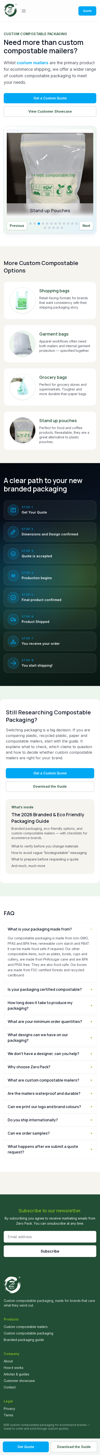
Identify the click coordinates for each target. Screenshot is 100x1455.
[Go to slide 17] (62, 228)
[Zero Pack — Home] (10, 11)
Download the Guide (50, 786)
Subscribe (50, 1251)
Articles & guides (16, 1374)
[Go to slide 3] (39, 223)
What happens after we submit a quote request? (50, 1149)
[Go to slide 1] (30, 223)
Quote (87, 11)
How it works (13, 1368)
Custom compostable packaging (28, 1333)
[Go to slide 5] (47, 223)
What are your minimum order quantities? (50, 1021)
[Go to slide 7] (55, 223)
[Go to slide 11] (72, 223)
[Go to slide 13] (45, 228)
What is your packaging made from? (50, 929)
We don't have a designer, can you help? (50, 1053)
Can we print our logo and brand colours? (50, 1106)
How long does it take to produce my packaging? (50, 1005)
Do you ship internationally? (50, 1119)
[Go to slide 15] (53, 228)
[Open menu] (24, 11)
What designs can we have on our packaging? (50, 1037)
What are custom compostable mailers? (50, 1080)
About (8, 1361)
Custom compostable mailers (26, 1327)
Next (86, 226)
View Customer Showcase (50, 111)
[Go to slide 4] (43, 223)
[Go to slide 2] (34, 223)
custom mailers (32, 62)
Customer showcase (19, 1381)
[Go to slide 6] (51, 223)
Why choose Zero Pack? (50, 1066)
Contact (10, 1387)
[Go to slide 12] (76, 223)
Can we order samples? (50, 1133)
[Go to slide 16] (58, 228)
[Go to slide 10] (68, 223)
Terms (8, 1415)
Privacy (9, 1409)
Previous (17, 226)
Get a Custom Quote (50, 98)
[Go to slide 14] (49, 228)
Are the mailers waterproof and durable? (50, 1093)
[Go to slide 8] (60, 223)
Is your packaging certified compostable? (50, 989)
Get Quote (25, 1447)
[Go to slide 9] (64, 223)
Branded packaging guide (24, 1340)
